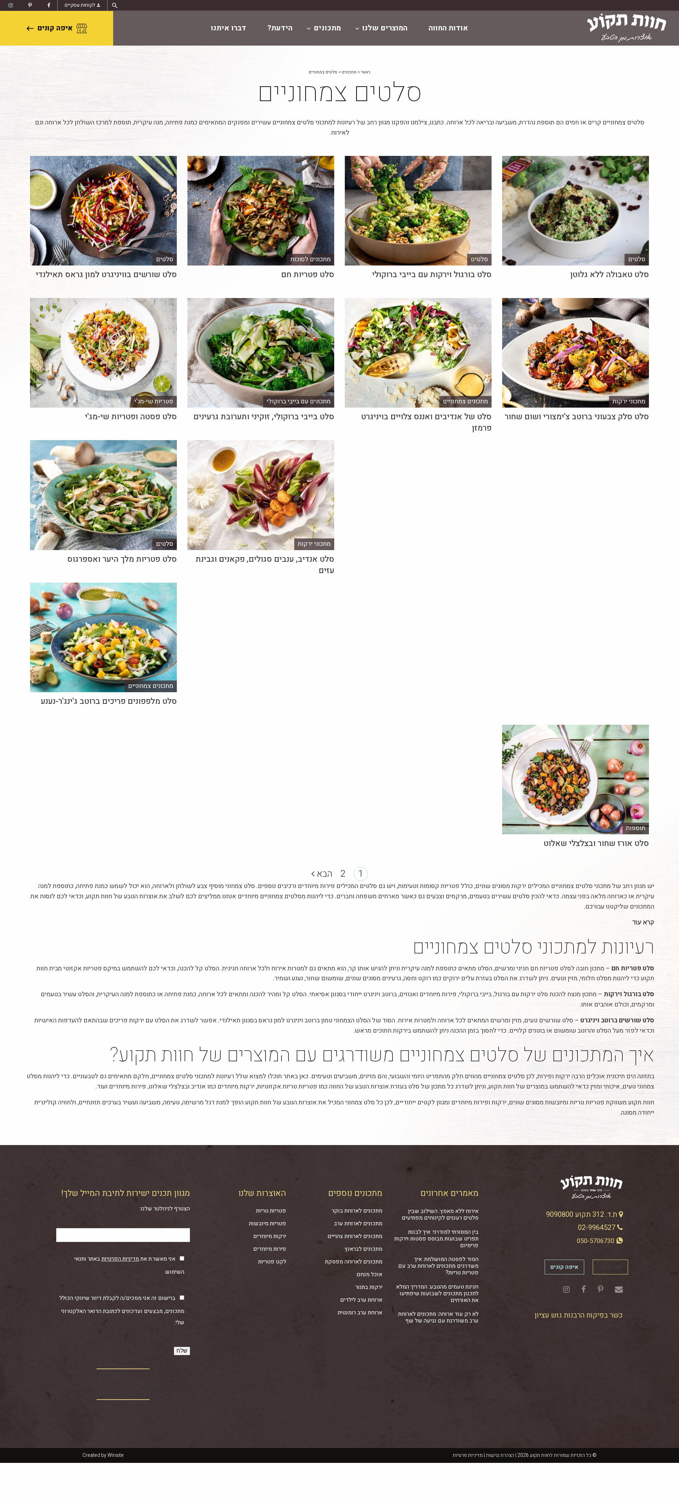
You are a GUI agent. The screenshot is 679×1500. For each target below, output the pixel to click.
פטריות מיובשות (267, 1223)
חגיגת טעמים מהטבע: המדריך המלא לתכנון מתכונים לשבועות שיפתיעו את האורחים (437, 1294)
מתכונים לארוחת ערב (358, 1223)
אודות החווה (448, 28)
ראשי (365, 72)
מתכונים (327, 28)
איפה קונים (55, 28)
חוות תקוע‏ (154, 1384)
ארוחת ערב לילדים (361, 1300)
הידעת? (279, 28)
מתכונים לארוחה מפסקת (353, 1261)
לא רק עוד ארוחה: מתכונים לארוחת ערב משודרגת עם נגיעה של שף (438, 1317)
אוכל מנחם (369, 1274)
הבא (323, 874)
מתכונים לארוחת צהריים (354, 1236)
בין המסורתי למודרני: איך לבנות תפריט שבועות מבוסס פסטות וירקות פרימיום (436, 1239)
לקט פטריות (272, 1261)
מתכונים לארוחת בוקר (357, 1211)
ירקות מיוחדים (269, 1236)
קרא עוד (643, 922)
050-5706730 (596, 1241)
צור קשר (610, 1267)
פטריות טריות (271, 1211)
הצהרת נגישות (500, 1455)
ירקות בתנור (368, 1287)
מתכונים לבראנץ (363, 1249)
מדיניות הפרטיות (120, 1259)
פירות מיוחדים (269, 1249)
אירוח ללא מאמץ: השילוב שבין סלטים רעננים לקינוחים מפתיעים (440, 1214)
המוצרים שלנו (384, 28)
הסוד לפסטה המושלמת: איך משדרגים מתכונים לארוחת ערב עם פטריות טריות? (438, 1266)
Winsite (116, 1455)
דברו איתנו (228, 28)
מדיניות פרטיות (468, 1455)
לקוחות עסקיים (80, 5)
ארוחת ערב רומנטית (360, 1312)
